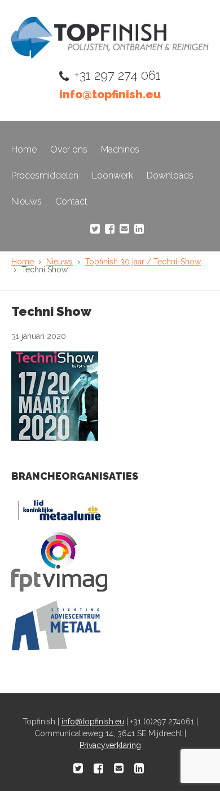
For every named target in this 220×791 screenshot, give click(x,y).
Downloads (170, 175)
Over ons (68, 149)
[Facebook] (110, 229)
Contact (71, 201)
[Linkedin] (139, 229)
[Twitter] (95, 229)
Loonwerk (112, 175)
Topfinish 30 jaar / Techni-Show (143, 261)
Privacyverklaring (110, 745)
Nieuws (26, 201)
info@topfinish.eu (110, 94)
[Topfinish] (110, 55)
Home (24, 149)
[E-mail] (124, 229)
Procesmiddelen (44, 175)
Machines (120, 149)
